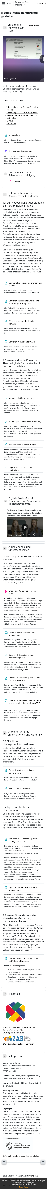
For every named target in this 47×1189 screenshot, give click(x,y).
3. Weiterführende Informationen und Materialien (26, 733)
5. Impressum (16, 1056)
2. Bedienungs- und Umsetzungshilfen (19, 548)
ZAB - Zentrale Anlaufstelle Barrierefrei (19, 1044)
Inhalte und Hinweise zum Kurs (16, 27)
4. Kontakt (14, 993)
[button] (9, 3)
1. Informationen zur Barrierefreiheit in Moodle (23, 194)
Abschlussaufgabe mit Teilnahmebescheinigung (22, 174)
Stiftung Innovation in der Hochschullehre (21, 1156)
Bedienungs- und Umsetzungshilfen (22, 112)
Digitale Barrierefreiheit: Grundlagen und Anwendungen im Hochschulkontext (25, 501)
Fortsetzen (23, 1187)
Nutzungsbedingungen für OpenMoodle (23, 1184)
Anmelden (41, 3)
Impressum (11, 123)
